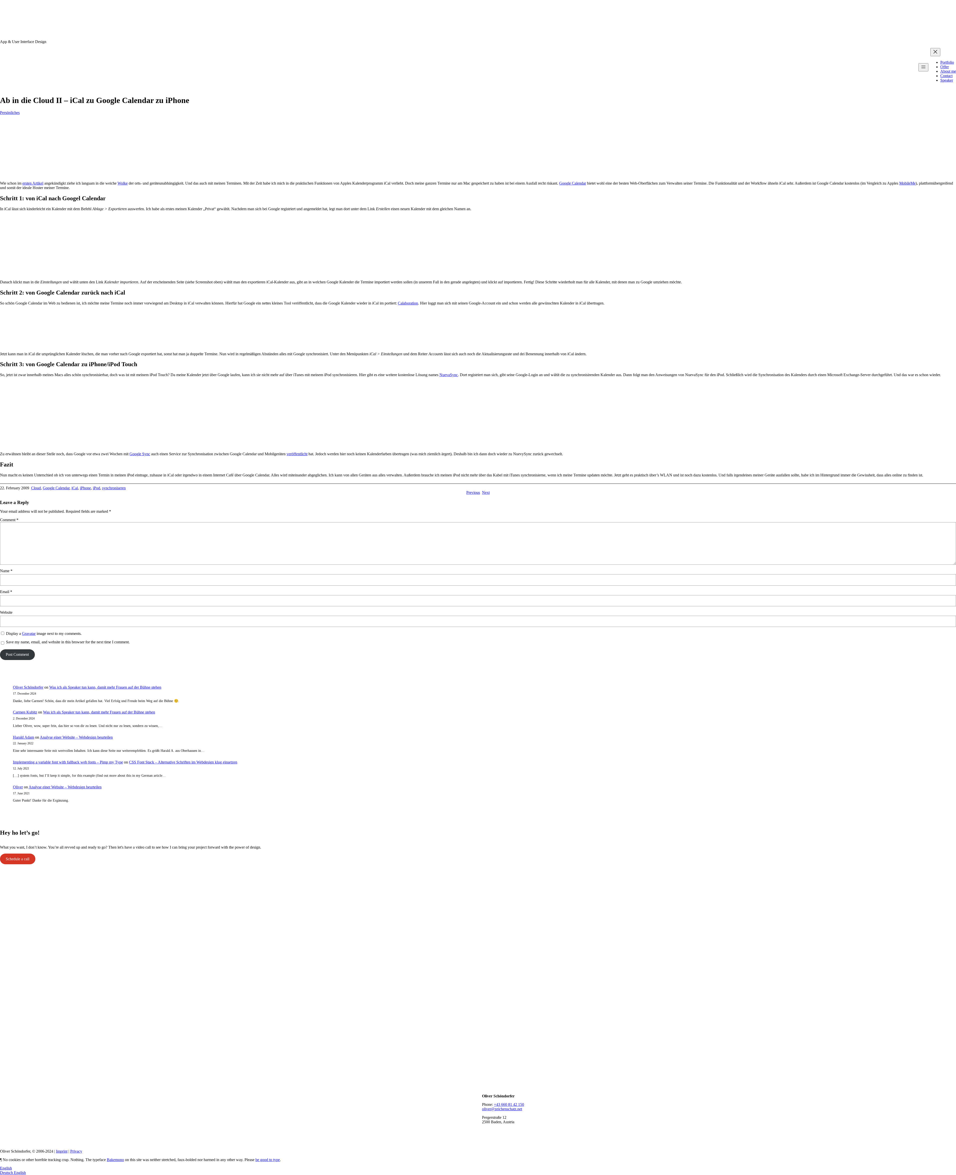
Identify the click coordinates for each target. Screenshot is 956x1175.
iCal (74, 488)
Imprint (61, 1151)
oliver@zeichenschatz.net (502, 1109)
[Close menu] (935, 52)
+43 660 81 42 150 (509, 1104)
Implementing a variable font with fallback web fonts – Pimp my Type (68, 762)
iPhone (85, 488)
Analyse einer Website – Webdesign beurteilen (76, 737)
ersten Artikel (32, 183)
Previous (473, 492)
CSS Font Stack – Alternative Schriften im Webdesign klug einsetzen (183, 762)
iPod (96, 488)
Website (6, 612)
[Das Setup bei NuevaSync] (478, 445)
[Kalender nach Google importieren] (62, 273)
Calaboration (408, 303)
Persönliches (10, 112)
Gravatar (29, 633)
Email (6, 592)
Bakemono (115, 1160)
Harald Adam (23, 737)
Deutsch (7, 1173)
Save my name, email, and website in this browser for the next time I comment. (68, 642)
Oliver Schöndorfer (28, 687)
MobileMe (907, 183)
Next (486, 492)
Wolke (123, 183)
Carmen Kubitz (25, 712)
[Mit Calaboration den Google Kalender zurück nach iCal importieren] (478, 345)
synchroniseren (114, 488)
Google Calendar (572, 183)
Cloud (36, 488)
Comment (9, 520)
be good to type (267, 1160)
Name (6, 571)
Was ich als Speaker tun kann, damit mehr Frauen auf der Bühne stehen (105, 687)
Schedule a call (17, 859)
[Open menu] (923, 67)
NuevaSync (448, 375)
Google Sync (139, 454)
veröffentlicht (297, 454)
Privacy (76, 1151)
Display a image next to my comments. (44, 633)
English (6, 1168)
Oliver (18, 787)
